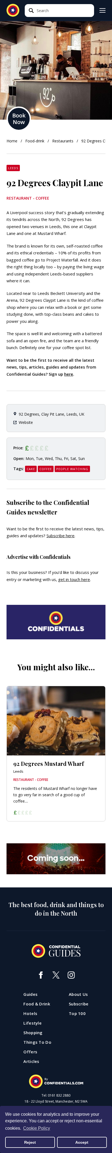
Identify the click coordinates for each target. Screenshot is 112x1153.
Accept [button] (81, 1142)
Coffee (45, 469)
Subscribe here (60, 535)
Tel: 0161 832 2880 (56, 1095)
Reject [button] (30, 1142)
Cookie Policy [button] (36, 1128)
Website (26, 422)
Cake (31, 469)
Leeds (13, 168)
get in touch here (74, 579)
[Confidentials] (56, 1081)
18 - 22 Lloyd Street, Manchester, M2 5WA (56, 1101)
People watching (72, 469)
